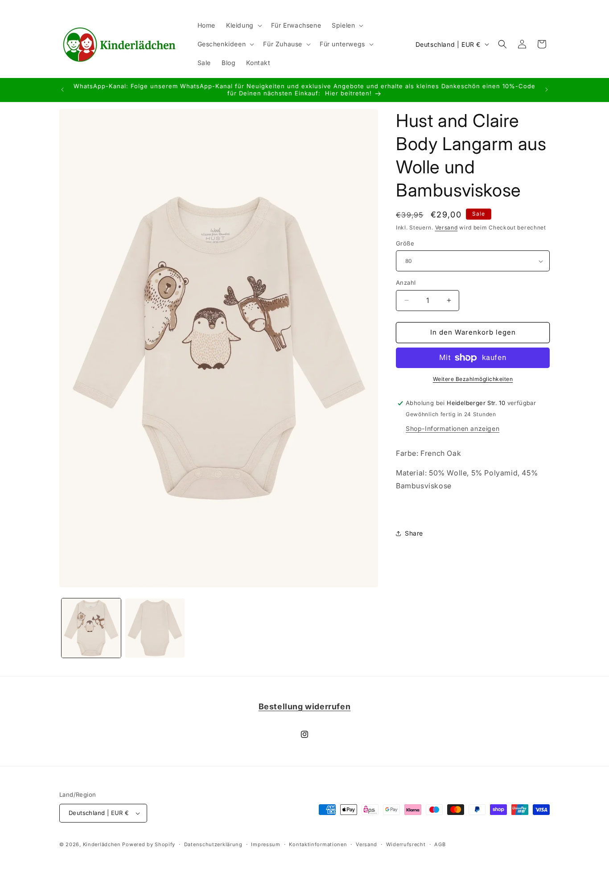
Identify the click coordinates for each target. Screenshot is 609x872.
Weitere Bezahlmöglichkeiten (473, 379)
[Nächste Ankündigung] (546, 89)
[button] (243, 25)
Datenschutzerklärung (213, 844)
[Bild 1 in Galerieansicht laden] (91, 628)
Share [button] (414, 533)
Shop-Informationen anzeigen (452, 428)
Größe (405, 243)
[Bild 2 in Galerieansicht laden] (155, 628)
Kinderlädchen (102, 844)
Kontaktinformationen (318, 844)
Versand (446, 227)
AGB (439, 844)
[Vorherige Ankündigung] (62, 89)
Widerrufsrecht (406, 844)
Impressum (265, 844)
